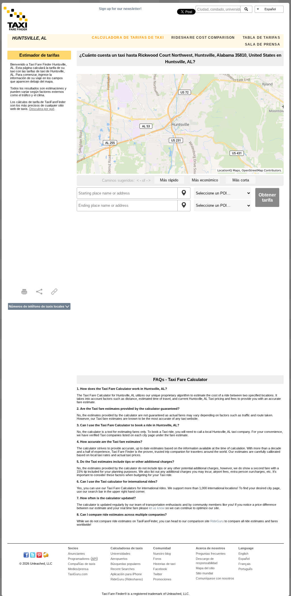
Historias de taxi (164, 564)
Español (244, 558)
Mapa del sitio (205, 568)
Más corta (240, 180)
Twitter (157, 574)
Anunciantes (76, 553)
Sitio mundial (204, 573)
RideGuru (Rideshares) (127, 579)
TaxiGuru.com (78, 574)
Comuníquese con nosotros (215, 578)
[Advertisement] (39, 195)
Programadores (79, 558)
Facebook (160, 569)
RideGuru (217, 521)
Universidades (120, 553)
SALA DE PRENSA (262, 44)
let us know (157, 508)
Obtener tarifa (267, 197)
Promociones (162, 579)
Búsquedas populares (126, 564)
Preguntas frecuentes (211, 553)
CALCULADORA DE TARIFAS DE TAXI (128, 38)
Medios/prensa (78, 569)
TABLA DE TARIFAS (261, 38)
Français (244, 564)
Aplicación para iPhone (126, 574)
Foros (157, 558)
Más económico (205, 180)
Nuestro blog (162, 553)
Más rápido (169, 180)
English (243, 553)
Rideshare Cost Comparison (203, 38)
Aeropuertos (119, 558)
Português (245, 569)
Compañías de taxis (81, 564)
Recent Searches (123, 569)
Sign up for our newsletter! (120, 9)
